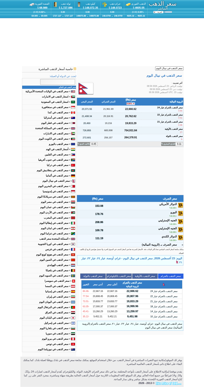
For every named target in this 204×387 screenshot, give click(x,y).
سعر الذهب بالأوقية (145, 276)
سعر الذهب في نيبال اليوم (169, 68)
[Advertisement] (102, 42)
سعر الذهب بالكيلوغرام (119, 276)
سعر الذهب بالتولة (92, 276)
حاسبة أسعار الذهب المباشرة (56, 69)
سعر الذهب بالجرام (171, 276)
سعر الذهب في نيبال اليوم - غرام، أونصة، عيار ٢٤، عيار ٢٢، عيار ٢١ (147, 323)
